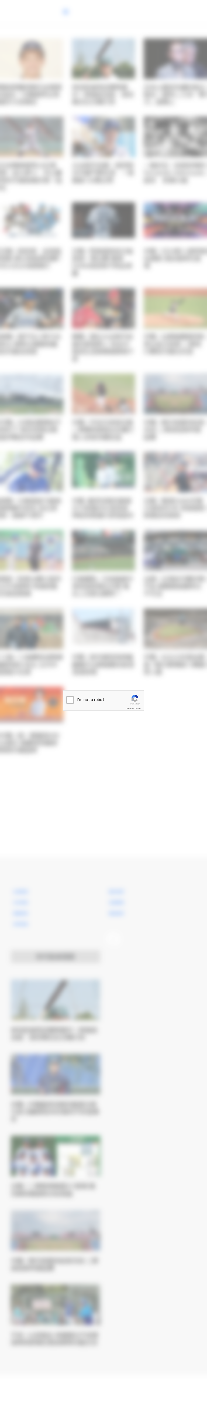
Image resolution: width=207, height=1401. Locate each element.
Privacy (129, 708)
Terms (137, 708)
